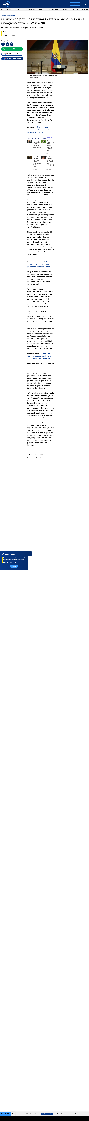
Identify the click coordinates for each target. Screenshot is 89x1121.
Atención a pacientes (24, 1113)
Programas (75, 4)
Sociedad (85, 9)
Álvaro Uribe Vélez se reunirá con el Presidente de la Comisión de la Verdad (39, 129)
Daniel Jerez (7, 32)
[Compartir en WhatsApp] (11, 44)
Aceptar (14, 566)
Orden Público (6, 9)
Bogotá (83, 1113)
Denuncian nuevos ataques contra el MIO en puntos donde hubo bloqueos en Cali (40, 355)
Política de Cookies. (12, 562)
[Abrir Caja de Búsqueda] (85, 4)
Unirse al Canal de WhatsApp (13, 49)
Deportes (75, 9)
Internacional (54, 9)
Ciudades (65, 9)
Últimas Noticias (5, 1114)
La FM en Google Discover (13, 58)
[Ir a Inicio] (6, 4)
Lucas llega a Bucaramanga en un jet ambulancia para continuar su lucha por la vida (54, 1113)
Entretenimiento (29, 9)
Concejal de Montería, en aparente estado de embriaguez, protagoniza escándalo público (40, 264)
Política (17, 9)
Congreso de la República (34, 458)
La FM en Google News (13, 53)
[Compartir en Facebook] (3, 44)
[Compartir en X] (7, 44)
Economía (42, 9)
